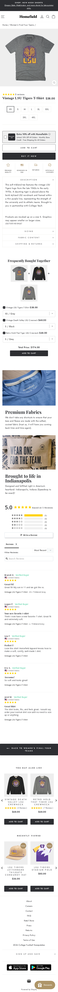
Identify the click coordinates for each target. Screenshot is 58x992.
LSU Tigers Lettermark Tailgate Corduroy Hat (16, 871)
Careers (29, 906)
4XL (33, 117)
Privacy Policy (29, 935)
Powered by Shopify (29, 989)
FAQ (29, 915)
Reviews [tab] (10, 544)
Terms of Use (29, 940)
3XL (24, 117)
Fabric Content (29, 237)
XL (38, 109)
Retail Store (29, 920)
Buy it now (29, 156)
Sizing (29, 231)
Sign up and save (28, 954)
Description (29, 180)
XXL (47, 109)
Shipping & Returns (29, 244)
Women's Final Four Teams (22, 25)
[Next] (56, 800)
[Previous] (2, 800)
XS (10, 109)
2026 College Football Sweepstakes (29, 945)
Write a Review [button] (30, 535)
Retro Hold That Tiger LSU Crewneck (22, 333)
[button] (49, 134)
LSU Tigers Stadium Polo (42, 868)
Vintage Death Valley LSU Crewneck (22, 320)
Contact (29, 911)
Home (5, 25)
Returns (29, 930)
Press (29, 925)
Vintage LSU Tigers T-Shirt (16, 592)
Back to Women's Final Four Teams (31, 749)
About (29, 901)
